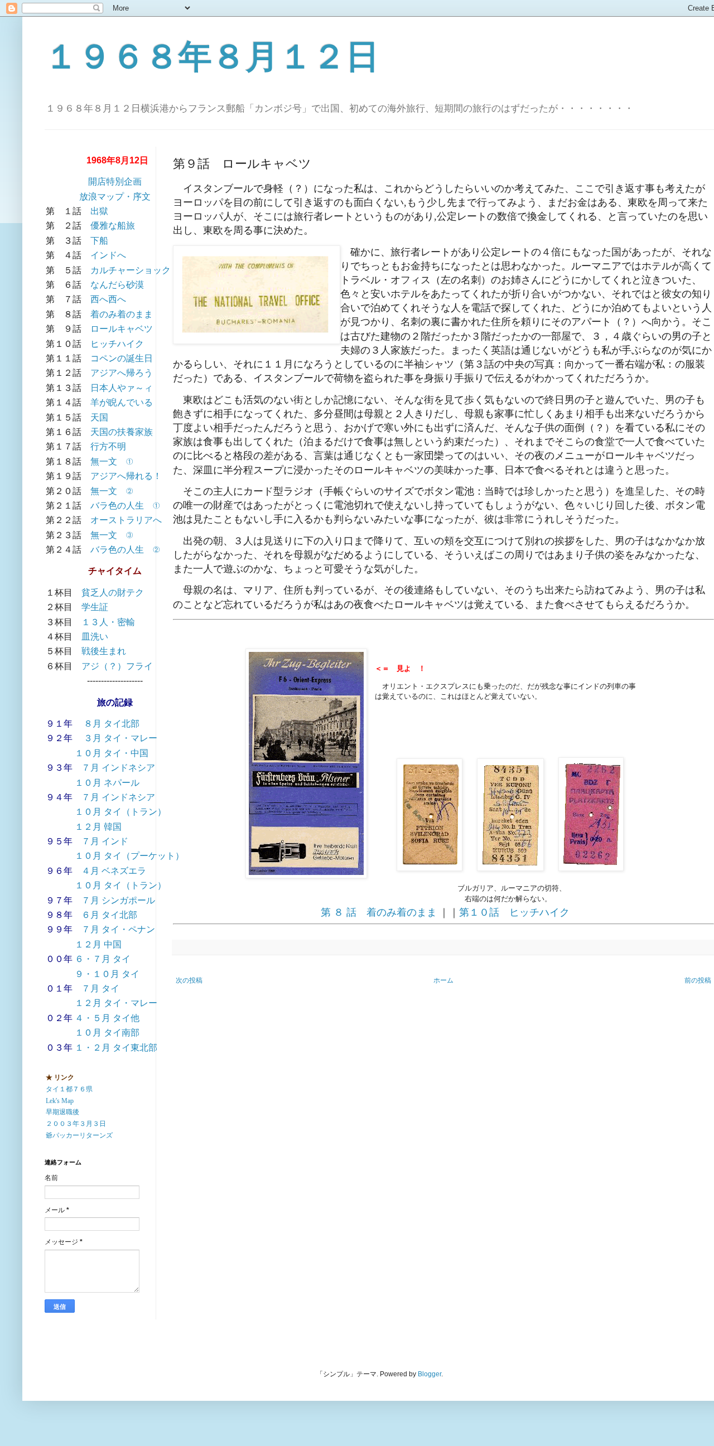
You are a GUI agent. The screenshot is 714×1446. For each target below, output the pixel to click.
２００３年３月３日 (76, 1124)
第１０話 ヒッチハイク (514, 912)
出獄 (99, 211)
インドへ (108, 255)
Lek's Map (60, 1101)
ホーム (443, 980)
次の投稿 (189, 980)
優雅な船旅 (112, 225)
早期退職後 (62, 1112)
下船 (99, 240)
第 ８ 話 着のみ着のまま (379, 912)
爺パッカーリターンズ (79, 1135)
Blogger (429, 1374)
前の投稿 (697, 980)
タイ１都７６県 (69, 1089)
